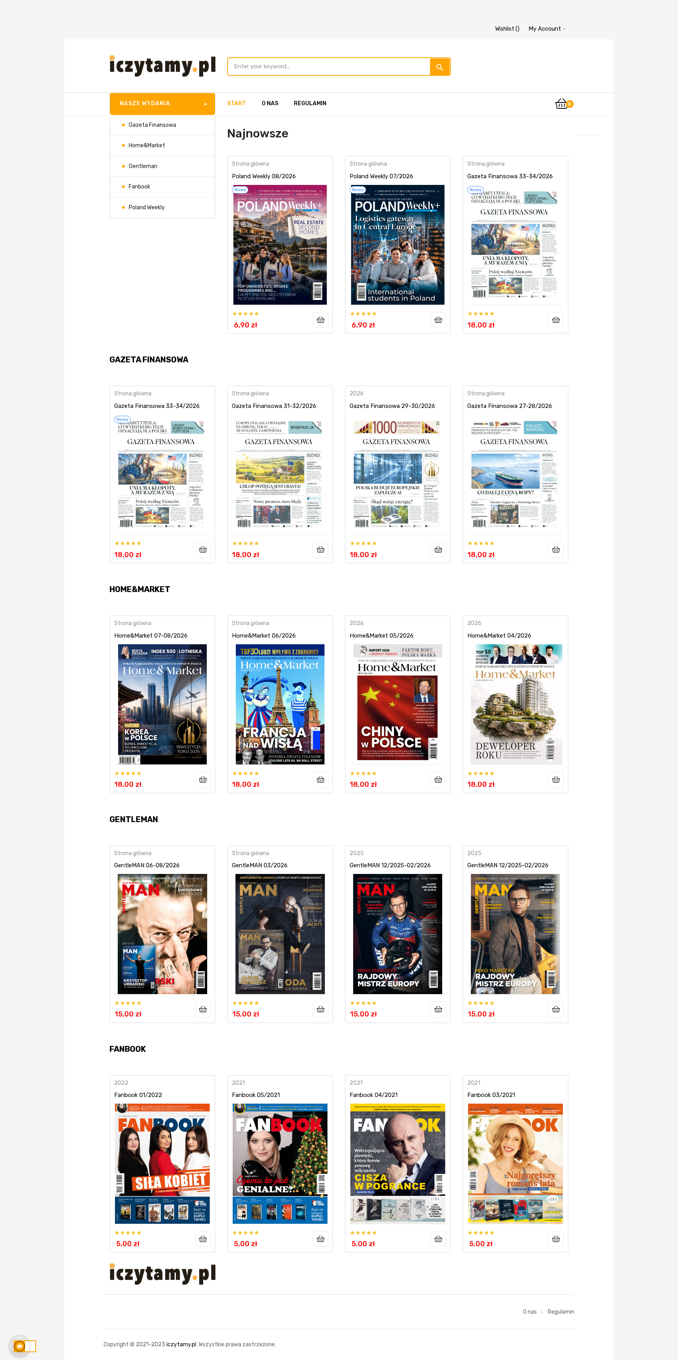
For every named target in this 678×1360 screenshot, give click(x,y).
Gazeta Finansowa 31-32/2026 (274, 405)
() (507, 29)
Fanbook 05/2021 (256, 1095)
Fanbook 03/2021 (491, 1095)
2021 (238, 1083)
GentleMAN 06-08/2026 (147, 865)
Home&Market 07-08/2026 (151, 635)
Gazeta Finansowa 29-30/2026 (392, 405)
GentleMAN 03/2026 (260, 865)
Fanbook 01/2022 (138, 1095)
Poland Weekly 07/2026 (381, 176)
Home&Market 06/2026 (264, 635)
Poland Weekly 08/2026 (264, 176)
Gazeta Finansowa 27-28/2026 (509, 405)
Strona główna (250, 164)
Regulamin (561, 1312)
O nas (530, 1312)
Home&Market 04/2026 (499, 635)
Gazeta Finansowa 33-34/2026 (510, 176)
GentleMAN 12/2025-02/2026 (390, 865)
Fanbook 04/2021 (373, 1095)
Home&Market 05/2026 (382, 635)
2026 (357, 393)
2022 (121, 1083)
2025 (357, 853)
